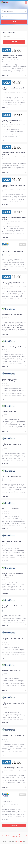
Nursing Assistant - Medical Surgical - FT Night (13, 606)
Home (3, 835)
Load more (14, 825)
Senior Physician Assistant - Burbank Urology (13, 88)
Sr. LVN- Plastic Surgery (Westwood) (12, 768)
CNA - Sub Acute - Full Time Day (11, 476)
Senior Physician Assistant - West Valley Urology (14, 218)
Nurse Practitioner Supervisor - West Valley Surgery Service (13, 283)
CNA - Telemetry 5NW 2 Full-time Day (13, 509)
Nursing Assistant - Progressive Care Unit (13, 736)
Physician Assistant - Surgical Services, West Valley (13, 153)
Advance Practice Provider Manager (12, 251)
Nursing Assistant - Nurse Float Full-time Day (12, 639)
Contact (8, 835)
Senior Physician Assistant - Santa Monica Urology (12, 121)
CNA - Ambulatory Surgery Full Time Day (14, 347)
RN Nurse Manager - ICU (9, 412)
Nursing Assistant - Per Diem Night (12, 314)
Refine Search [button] (4, 28)
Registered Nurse (7, 802)
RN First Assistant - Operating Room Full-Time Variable (12, 574)
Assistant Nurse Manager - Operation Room (13, 703)
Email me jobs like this (9, 32)
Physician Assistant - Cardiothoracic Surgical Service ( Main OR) (12, 56)
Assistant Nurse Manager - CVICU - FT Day (13, 444)
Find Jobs (14, 21)
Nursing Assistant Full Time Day (11, 670)
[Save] (25, 75)
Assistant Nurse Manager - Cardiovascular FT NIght (10, 380)
